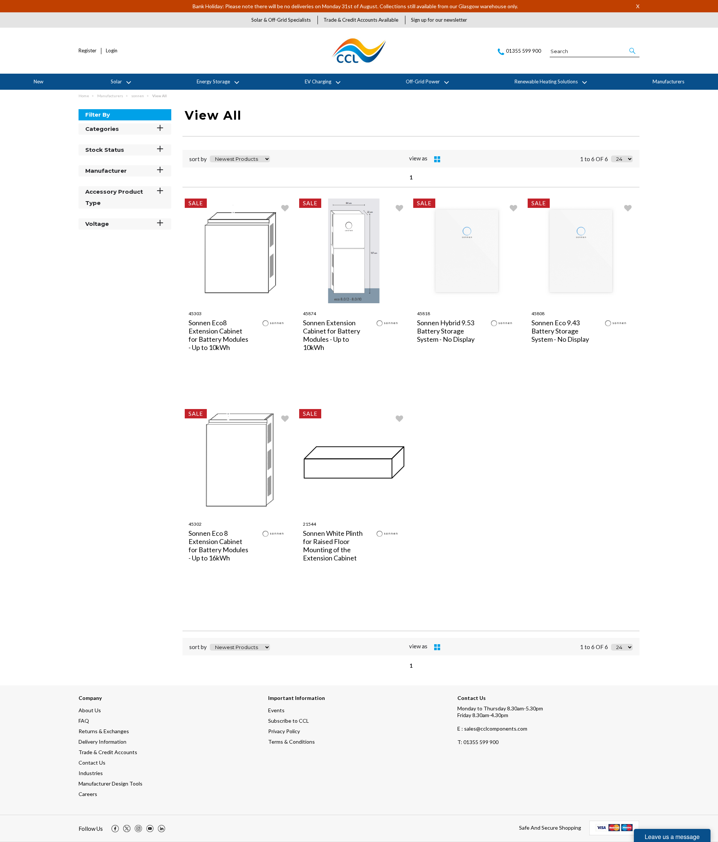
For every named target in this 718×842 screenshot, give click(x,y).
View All (159, 95)
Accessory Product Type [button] (114, 197)
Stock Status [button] (104, 149)
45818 (423, 313)
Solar (116, 81)
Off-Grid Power (423, 81)
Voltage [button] (97, 223)
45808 (537, 313)
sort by (198, 159)
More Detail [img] (212, 400)
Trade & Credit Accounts (108, 752)
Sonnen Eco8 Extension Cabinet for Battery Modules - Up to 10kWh (218, 335)
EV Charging (318, 81)
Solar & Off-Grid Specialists (281, 20)
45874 (309, 313)
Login (111, 50)
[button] (632, 51)
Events (276, 710)
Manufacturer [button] (106, 170)
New (38, 81)
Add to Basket (267, 400)
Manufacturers (668, 81)
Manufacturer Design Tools (110, 783)
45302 (195, 524)
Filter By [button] (97, 114)
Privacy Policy (284, 731)
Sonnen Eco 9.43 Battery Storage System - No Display (560, 331)
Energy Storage (213, 81)
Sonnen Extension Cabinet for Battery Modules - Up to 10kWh (331, 335)
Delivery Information (102, 741)
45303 (195, 313)
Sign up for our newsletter (439, 20)
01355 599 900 (477, 742)
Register (87, 50)
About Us (90, 710)
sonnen (138, 95)
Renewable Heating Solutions (546, 81)
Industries (91, 773)
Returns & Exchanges (104, 731)
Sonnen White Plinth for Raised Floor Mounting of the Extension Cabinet (333, 545)
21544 (309, 524)
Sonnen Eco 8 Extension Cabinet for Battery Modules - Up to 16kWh (218, 545)
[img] (115, 828)
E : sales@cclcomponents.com (492, 728)
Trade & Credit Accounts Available (360, 20)
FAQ (84, 720)
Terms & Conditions (291, 741)
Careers (88, 794)
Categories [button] (102, 128)
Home (84, 95)
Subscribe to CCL (288, 720)
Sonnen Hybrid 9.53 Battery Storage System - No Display (446, 331)
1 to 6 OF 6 (594, 159)
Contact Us (92, 762)
